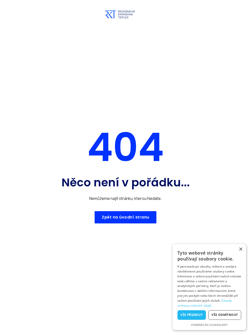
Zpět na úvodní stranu (125, 217)
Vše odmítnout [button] (225, 315)
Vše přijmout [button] (191, 315)
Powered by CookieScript (209, 325)
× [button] (240, 249)
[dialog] (209, 287)
